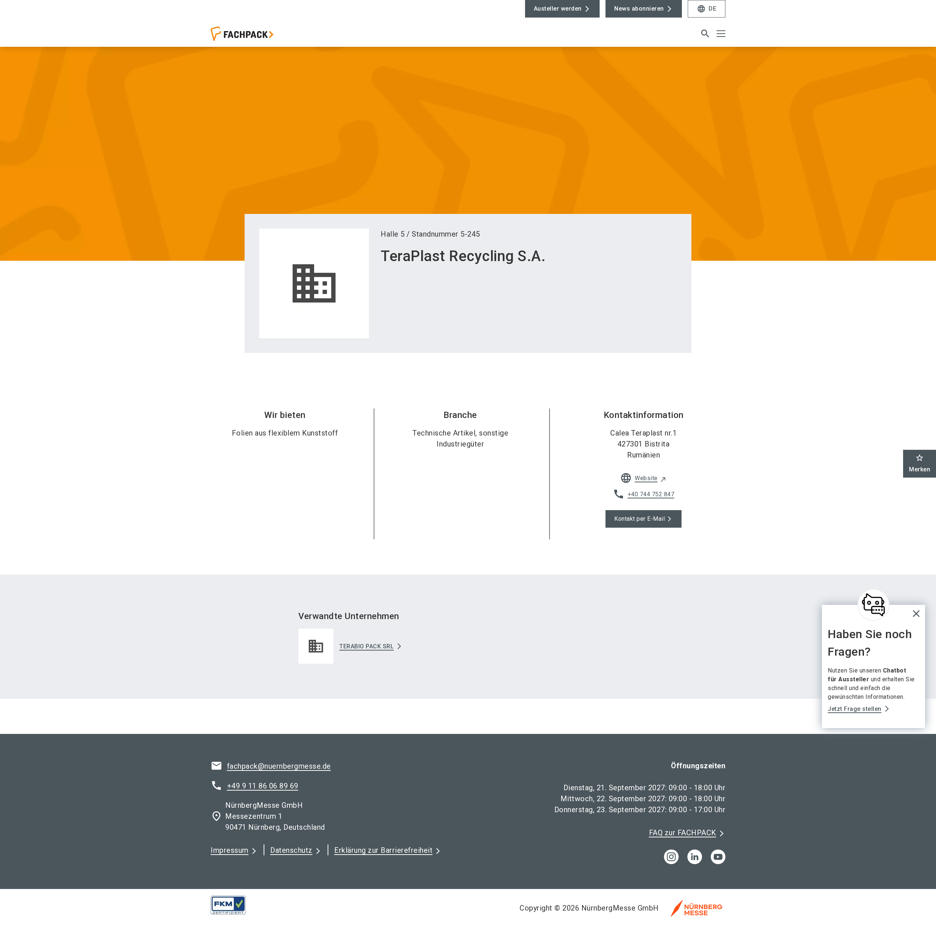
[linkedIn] (694, 856)
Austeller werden (558, 8)
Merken (919, 463)
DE (706, 8)
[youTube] (718, 856)
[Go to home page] (271, 36)
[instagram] (671, 856)
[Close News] (873, 605)
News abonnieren (639, 8)
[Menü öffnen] (721, 33)
